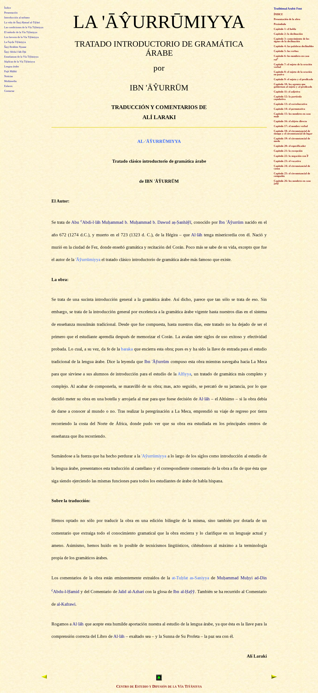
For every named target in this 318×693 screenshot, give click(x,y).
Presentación (11, 12)
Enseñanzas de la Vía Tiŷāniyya (21, 56)
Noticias (8, 76)
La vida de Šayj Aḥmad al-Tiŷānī (22, 22)
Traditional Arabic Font (288, 8)
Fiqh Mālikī (10, 71)
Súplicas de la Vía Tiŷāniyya (19, 61)
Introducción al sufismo (17, 17)
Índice (7, 8)
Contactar (9, 91)
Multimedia (10, 81)
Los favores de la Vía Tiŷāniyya (21, 37)
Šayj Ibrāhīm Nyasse (15, 47)
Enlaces (8, 86)
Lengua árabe (11, 66)
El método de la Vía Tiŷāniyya (20, 32)
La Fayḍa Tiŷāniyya (15, 42)
